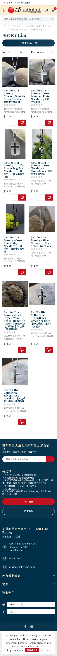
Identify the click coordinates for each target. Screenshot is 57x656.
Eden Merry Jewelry (16, 29)
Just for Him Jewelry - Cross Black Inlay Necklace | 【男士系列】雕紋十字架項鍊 (14, 244)
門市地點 (28, 511)
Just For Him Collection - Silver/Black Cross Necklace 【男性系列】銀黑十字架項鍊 (41, 319)
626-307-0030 (15, 558)
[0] (53, 10)
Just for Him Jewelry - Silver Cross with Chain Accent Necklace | (42, 241)
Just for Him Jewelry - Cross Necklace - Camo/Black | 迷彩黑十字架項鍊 (41, 168)
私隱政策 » (45, 650)
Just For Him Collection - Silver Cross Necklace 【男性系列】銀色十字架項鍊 (14, 395)
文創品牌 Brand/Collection (38, 26)
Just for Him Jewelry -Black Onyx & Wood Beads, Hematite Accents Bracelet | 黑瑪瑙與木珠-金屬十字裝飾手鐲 (14, 320)
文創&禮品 (16, 26)
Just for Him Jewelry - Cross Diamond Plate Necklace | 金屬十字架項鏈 (41, 96)
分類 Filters (26, 42)
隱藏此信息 (32, 650)
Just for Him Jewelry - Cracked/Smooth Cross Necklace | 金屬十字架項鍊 (14, 96)
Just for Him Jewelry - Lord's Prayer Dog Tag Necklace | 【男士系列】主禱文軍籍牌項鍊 (14, 169)
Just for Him (37, 29)
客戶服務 (28, 501)
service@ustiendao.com (22, 566)
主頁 (4, 26)
